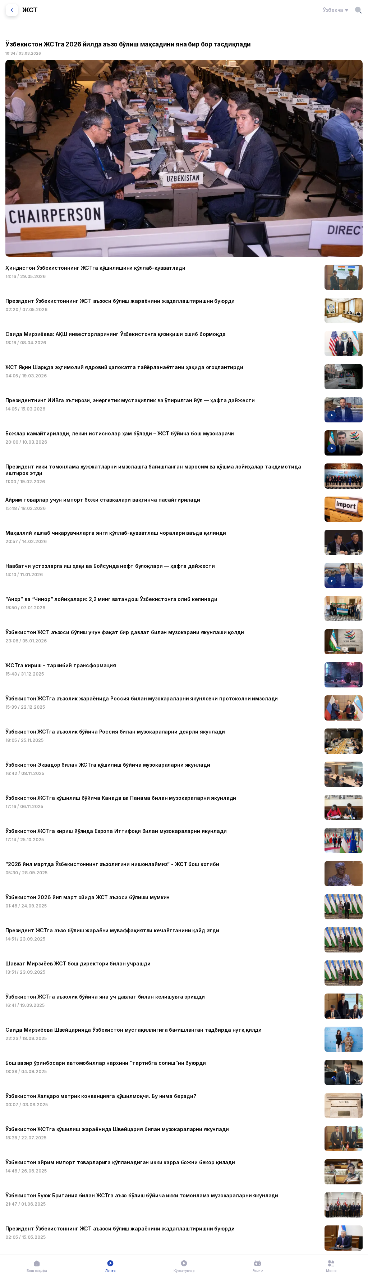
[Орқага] (12, 10)
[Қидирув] (358, 10)
